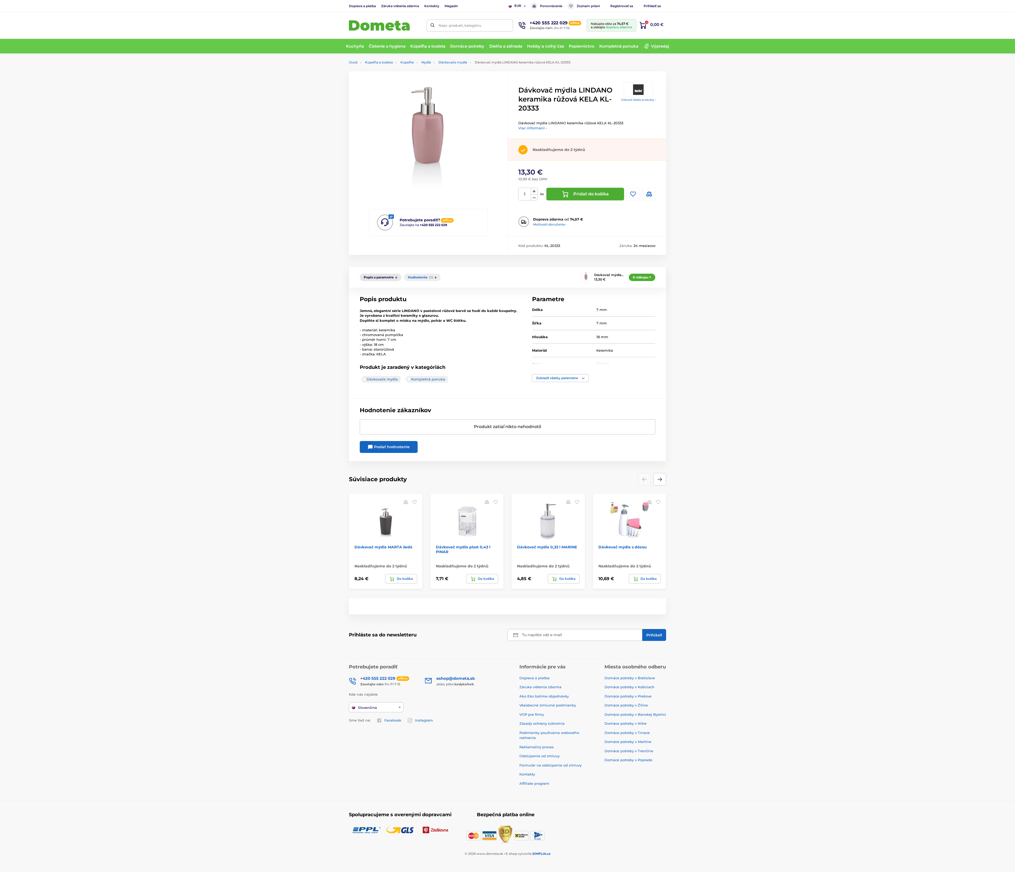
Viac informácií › (532, 128)
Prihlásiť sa (652, 6)
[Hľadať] (433, 25)
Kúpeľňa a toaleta (379, 62)
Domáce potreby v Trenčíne (629, 751)
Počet (525, 194)
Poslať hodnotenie (391, 446)
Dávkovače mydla (453, 62)
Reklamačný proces (536, 747)
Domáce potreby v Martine (628, 742)
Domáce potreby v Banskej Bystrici (635, 714)
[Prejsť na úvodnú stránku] (379, 25)
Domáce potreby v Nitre (626, 723)
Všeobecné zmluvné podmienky (547, 705)
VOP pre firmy (531, 714)
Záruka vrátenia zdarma (400, 6)
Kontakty (431, 6)
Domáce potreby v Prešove (628, 696)
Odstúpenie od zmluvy (539, 756)
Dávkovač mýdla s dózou (622, 547)
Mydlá (426, 62)
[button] (560, 378)
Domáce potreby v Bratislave (630, 678)
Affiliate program (534, 783)
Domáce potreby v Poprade (628, 760)
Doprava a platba (362, 6)
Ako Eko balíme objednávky (544, 696)
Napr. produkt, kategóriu (460, 25)
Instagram (424, 720)
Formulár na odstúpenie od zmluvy (550, 765)
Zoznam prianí (588, 6)
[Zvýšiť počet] (534, 191)
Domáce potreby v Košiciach (629, 687)
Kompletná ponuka (428, 379)
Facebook (392, 720)
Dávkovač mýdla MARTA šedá (383, 547)
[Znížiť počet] (534, 197)
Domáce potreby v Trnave (627, 733)
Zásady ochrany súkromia (542, 723)
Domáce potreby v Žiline (626, 705)
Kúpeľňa (407, 62)
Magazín (451, 6)
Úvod (353, 62)
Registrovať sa (621, 6)
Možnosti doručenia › (549, 224)
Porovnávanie (551, 6)
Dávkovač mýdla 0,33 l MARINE (547, 547)
